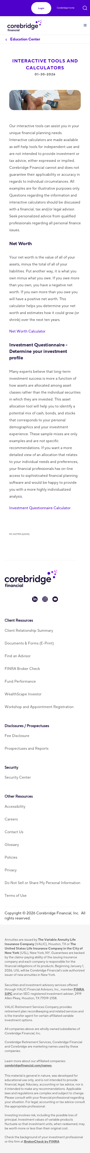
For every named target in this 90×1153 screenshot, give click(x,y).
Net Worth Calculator (27, 331)
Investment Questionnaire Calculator (40, 508)
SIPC (8, 994)
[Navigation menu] (85, 22)
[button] (41, 8)
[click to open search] (85, 7)
